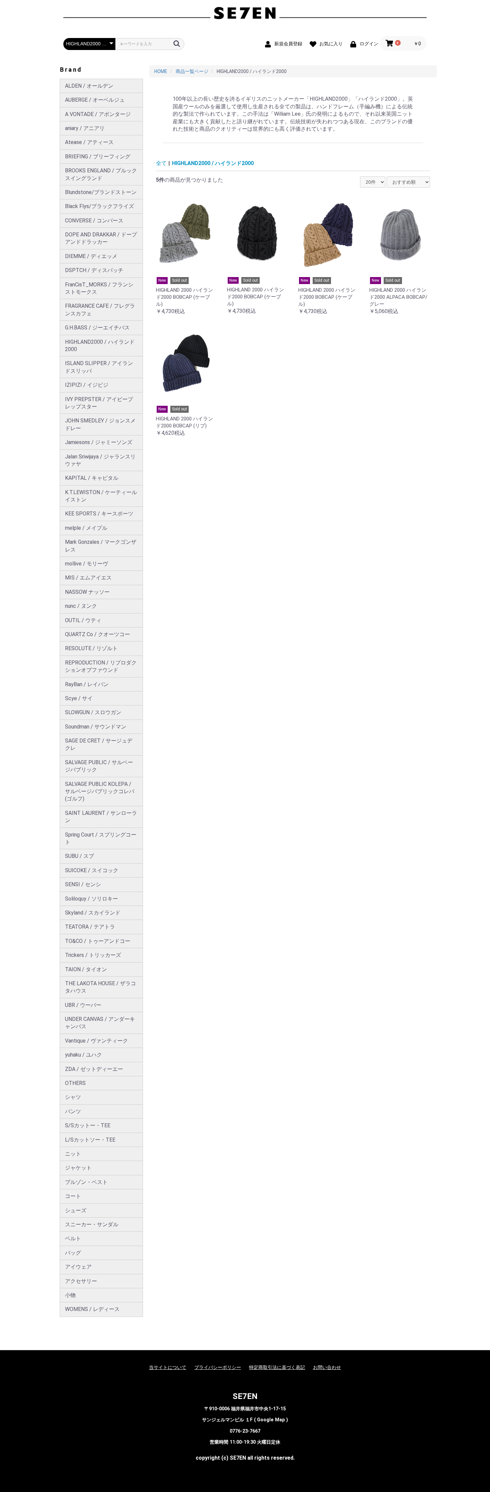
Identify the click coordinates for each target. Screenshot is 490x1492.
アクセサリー (81, 1281)
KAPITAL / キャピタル (91, 478)
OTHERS (75, 1083)
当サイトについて (167, 1367)
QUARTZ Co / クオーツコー (97, 634)
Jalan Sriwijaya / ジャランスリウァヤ (100, 460)
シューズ (75, 1210)
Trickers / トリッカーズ (93, 955)
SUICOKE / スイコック (91, 870)
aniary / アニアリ (85, 128)
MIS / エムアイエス (88, 577)
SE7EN (245, 1396)
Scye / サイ (79, 698)
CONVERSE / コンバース (94, 220)
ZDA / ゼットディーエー (94, 1069)
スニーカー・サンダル (91, 1224)
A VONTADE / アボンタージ (98, 114)
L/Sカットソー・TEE (90, 1140)
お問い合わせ (327, 1367)
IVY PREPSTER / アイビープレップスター (99, 403)
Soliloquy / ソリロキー (91, 899)
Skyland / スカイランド (92, 913)
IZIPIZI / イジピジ (86, 385)
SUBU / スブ (79, 856)
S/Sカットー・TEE (87, 1125)
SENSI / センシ (83, 884)
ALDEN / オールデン (89, 86)
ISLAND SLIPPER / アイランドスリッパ (99, 367)
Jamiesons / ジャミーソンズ (98, 442)
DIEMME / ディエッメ (91, 256)
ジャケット (78, 1168)
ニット (73, 1154)
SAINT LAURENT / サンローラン (101, 817)
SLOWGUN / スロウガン (93, 712)
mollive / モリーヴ (86, 563)
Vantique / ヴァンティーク (96, 1041)
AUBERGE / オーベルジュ (95, 100)
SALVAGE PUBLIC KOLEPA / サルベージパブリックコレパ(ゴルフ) (99, 791)
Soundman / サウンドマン (95, 726)
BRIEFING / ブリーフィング (97, 156)
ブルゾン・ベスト (86, 1182)
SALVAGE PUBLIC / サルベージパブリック (99, 766)
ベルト (73, 1238)
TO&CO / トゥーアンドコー (97, 941)
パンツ (73, 1111)
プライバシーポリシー (217, 1367)
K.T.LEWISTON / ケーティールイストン (101, 496)
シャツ (73, 1097)
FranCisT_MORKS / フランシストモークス (99, 288)
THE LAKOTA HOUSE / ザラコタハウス (100, 987)
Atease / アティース (89, 142)
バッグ (73, 1253)
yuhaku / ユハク (83, 1055)
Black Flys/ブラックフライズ (99, 206)
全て (161, 163)
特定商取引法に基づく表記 (277, 1367)
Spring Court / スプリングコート (100, 838)
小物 (70, 1295)
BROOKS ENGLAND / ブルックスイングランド (101, 174)
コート (73, 1196)
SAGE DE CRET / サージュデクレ (98, 744)
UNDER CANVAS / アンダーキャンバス (100, 1023)
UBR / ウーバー (83, 1005)
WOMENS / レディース (92, 1309)
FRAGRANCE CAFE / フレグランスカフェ (100, 309)
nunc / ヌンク (81, 606)
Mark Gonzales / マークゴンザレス (100, 545)
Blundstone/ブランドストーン (101, 192)
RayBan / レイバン (87, 684)
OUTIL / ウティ (83, 620)
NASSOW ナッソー (87, 592)
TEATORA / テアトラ (90, 927)
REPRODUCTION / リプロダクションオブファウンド (101, 666)
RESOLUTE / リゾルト (91, 648)
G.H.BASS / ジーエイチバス (97, 327)
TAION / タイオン (86, 969)
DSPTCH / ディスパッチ (94, 270)
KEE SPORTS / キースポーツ (99, 513)
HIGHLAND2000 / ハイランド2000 (100, 345)
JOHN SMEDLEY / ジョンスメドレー (100, 424)
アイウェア (78, 1267)
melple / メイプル (86, 528)
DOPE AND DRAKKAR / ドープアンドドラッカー (101, 238)
